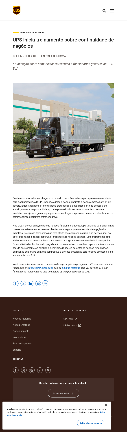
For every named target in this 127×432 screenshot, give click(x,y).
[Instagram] (32, 371)
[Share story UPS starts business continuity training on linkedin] (31, 283)
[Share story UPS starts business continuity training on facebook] (16, 283)
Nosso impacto (21, 331)
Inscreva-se (62, 393)
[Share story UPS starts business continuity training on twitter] (23, 283)
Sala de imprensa (22, 343)
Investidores (19, 337)
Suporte (17, 349)
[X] (24, 371)
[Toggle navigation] (112, 10)
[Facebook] (16, 371)
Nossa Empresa (21, 324)
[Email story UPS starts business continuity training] (38, 283)
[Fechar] (106, 405)
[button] (105, 10)
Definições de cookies (91, 423)
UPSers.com (72, 325)
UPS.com (70, 319)
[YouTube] (48, 371)
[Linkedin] (40, 371)
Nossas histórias (22, 318)
